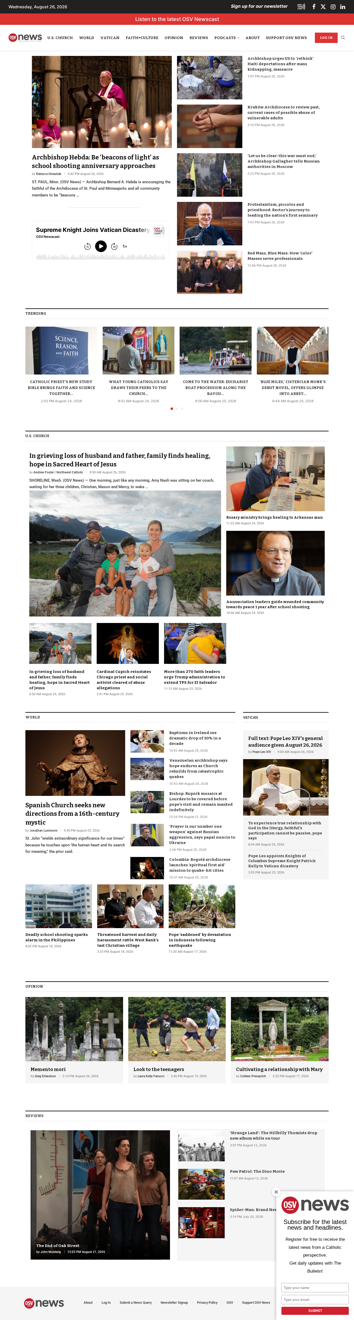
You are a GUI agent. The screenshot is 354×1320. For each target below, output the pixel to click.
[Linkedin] (342, 7)
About (252, 37)
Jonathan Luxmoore (43, 830)
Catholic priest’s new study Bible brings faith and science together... (61, 388)
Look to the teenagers (158, 1069)
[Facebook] (314, 7)
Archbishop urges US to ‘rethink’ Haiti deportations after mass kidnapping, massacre (280, 64)
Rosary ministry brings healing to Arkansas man (274, 517)
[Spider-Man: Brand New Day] (201, 1222)
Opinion (174, 37)
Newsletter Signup (174, 1302)
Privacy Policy (207, 1302)
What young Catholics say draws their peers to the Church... (138, 388)
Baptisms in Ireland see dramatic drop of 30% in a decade (195, 738)
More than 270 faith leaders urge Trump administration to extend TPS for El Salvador (194, 677)
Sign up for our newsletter (259, 6)
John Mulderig (50, 1252)
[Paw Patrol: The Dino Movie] (201, 1184)
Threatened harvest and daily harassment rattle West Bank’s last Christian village (128, 940)
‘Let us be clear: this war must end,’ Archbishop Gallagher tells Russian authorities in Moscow (283, 161)
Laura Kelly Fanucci (151, 1076)
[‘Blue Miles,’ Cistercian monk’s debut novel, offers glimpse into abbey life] (293, 351)
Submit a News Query (136, 1302)
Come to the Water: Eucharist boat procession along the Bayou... (215, 388)
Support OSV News (286, 37)
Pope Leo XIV (261, 752)
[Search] (342, 38)
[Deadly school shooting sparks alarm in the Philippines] (58, 916)
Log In (326, 38)
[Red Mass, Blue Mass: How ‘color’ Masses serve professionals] (209, 272)
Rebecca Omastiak (48, 174)
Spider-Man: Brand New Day (258, 1209)
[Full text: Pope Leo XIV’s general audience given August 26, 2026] (286, 772)
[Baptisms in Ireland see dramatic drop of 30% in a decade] (147, 741)
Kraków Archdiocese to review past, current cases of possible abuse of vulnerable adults (283, 112)
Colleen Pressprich (253, 1076)
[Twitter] (323, 7)
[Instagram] (333, 7)
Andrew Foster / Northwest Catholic (58, 472)
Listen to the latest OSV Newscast (177, 19)
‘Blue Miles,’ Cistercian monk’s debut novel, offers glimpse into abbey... (293, 388)
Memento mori (48, 1069)
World (86, 37)
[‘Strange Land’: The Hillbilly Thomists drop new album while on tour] (201, 1145)
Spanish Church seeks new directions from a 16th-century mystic (72, 814)
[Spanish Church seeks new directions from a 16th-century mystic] (75, 792)
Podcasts (225, 37)
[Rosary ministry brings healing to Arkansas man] (275, 486)
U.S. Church (60, 37)
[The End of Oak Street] (100, 1195)
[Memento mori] (74, 1040)
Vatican (109, 37)
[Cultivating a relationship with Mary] (280, 1040)
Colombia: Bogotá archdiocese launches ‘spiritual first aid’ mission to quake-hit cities (199, 865)
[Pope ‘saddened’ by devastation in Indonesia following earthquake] (202, 919)
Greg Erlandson (45, 1076)
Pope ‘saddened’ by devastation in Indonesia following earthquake (200, 940)
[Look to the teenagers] (177, 1040)
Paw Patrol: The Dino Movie (257, 1171)
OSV (229, 1302)
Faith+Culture (142, 37)
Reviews (198, 37)
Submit (315, 1310)
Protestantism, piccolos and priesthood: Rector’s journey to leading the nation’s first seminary (282, 210)
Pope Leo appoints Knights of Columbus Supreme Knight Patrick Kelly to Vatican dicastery (282, 861)
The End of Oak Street (57, 1245)
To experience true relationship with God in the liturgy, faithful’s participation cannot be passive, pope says (285, 831)
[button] (32, 368)
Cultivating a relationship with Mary (279, 1069)
